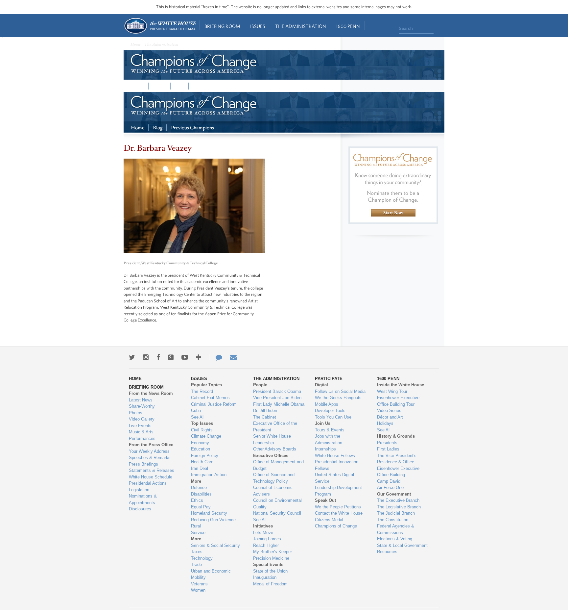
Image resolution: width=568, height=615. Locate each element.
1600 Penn (348, 26)
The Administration (300, 26)
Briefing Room (222, 26)
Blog (179, 86)
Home (160, 26)
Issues (257, 26)
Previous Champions (214, 86)
